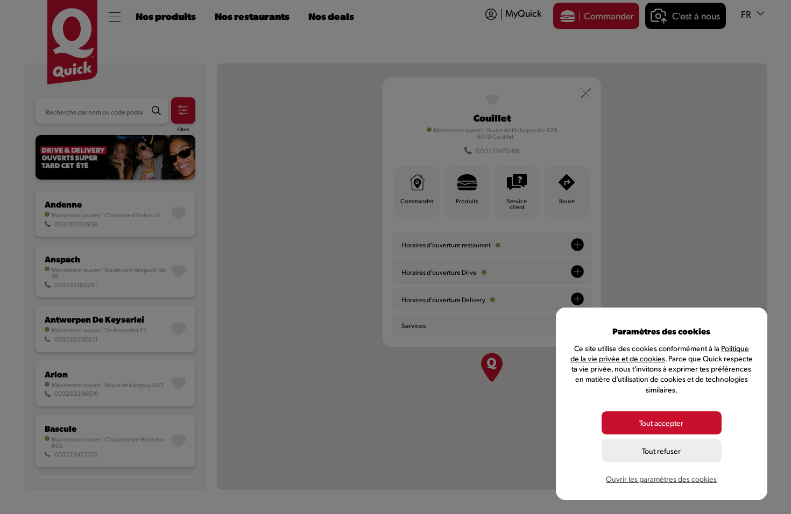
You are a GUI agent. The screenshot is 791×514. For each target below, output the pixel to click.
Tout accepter (661, 422)
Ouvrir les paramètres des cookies (661, 478)
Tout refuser (661, 450)
